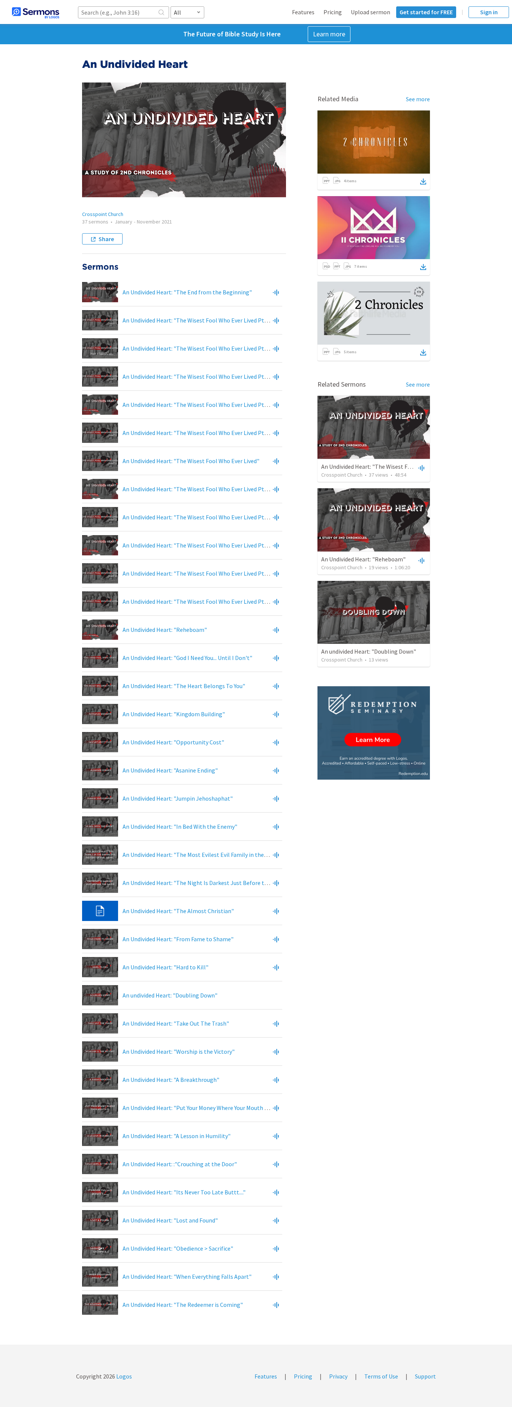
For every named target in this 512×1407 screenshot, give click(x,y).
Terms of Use (381, 1376)
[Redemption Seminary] (373, 733)
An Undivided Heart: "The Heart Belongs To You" (184, 686)
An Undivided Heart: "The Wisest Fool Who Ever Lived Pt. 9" (197, 545)
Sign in (489, 12)
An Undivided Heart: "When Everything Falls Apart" (187, 1276)
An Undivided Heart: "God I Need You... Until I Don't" (187, 658)
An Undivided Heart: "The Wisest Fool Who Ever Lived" (191, 461)
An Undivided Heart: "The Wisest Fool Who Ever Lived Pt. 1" (197, 320)
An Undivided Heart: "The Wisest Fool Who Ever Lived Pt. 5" (197, 432)
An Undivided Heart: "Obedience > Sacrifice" (178, 1248)
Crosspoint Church (102, 214)
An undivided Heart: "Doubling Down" (170, 995)
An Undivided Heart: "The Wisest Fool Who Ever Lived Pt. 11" (199, 601)
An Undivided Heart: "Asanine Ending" (170, 770)
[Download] (423, 181)
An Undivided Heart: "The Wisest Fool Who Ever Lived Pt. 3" (197, 376)
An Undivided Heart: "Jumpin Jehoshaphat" (178, 798)
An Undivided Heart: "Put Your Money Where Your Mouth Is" (197, 1108)
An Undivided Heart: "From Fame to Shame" (178, 939)
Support (425, 1376)
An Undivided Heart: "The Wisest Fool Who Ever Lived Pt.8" (197, 517)
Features (303, 12)
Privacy (338, 1376)
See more (418, 99)
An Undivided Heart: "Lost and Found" (170, 1220)
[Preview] (275, 292)
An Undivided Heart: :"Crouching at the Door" (180, 1164)
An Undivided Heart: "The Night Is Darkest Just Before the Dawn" (206, 882)
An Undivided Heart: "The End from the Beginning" (187, 292)
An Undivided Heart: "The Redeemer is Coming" (183, 1304)
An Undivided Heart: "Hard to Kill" (165, 967)
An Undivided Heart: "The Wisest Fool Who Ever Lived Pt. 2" (197, 348)
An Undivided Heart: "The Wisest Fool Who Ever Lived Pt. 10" (199, 573)
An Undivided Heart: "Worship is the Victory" (179, 1051)
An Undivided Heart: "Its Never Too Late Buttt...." (184, 1192)
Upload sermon (370, 12)
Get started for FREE (426, 12)
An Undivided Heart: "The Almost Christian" (178, 911)
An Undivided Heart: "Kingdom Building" (174, 714)
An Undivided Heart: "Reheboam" (165, 629)
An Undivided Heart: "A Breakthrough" (171, 1079)
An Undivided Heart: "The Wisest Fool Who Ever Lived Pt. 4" (197, 404)
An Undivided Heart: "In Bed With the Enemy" (180, 826)
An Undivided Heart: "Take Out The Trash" (176, 1023)
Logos (123, 1376)
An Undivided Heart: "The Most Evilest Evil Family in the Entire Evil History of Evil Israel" (235, 854)
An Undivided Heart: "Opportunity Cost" (173, 742)
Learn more (329, 34)
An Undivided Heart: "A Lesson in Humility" (177, 1136)
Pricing (332, 12)
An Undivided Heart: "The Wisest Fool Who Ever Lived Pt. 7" (197, 489)
